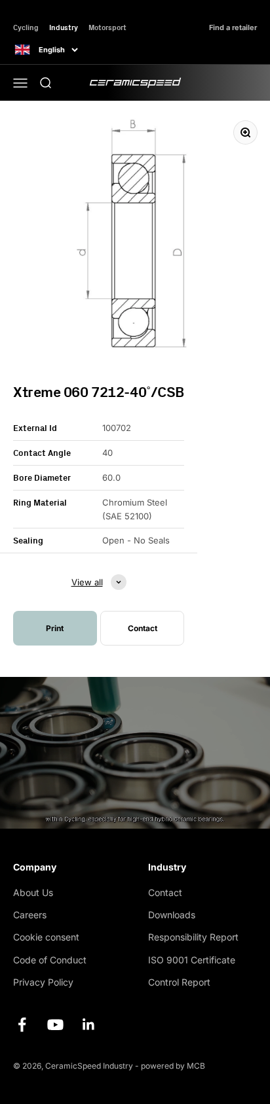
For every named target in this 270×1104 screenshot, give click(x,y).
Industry (63, 27)
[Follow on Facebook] (22, 1024)
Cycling (26, 27)
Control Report (179, 982)
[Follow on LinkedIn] (89, 1024)
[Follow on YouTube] (55, 1024)
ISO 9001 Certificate (191, 959)
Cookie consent (46, 936)
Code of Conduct (50, 959)
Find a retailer (233, 27)
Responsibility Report (193, 936)
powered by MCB (173, 1066)
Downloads (171, 914)
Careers (30, 914)
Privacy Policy (43, 982)
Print (55, 628)
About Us (33, 892)
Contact (165, 892)
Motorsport (107, 27)
